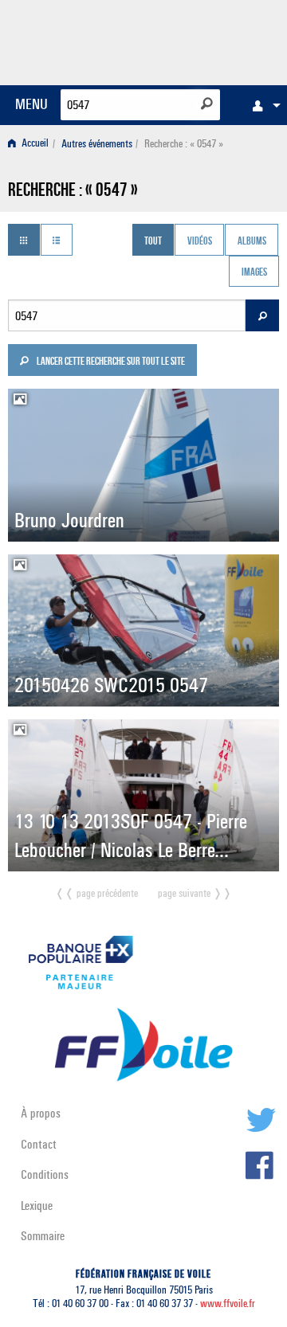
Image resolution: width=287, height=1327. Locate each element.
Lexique (37, 1205)
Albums (252, 241)
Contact (39, 1144)
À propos (41, 1113)
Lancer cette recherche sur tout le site (110, 362)
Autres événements (96, 144)
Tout (153, 241)
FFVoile (203, 40)
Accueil (34, 144)
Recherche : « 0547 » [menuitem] (183, 144)
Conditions (45, 1174)
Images (254, 273)
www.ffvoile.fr (227, 1303)
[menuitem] (262, 105)
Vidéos (199, 241)
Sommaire (43, 1235)
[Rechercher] (207, 104)
